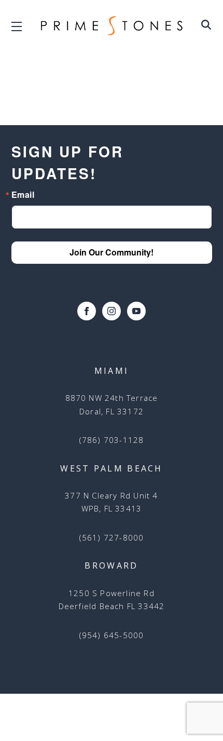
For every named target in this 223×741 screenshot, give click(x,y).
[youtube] (136, 311)
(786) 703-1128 (111, 440)
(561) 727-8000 (111, 537)
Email (23, 195)
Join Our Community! (111, 252)
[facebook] (86, 311)
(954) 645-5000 (111, 635)
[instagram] (111, 311)
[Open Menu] (206, 27)
